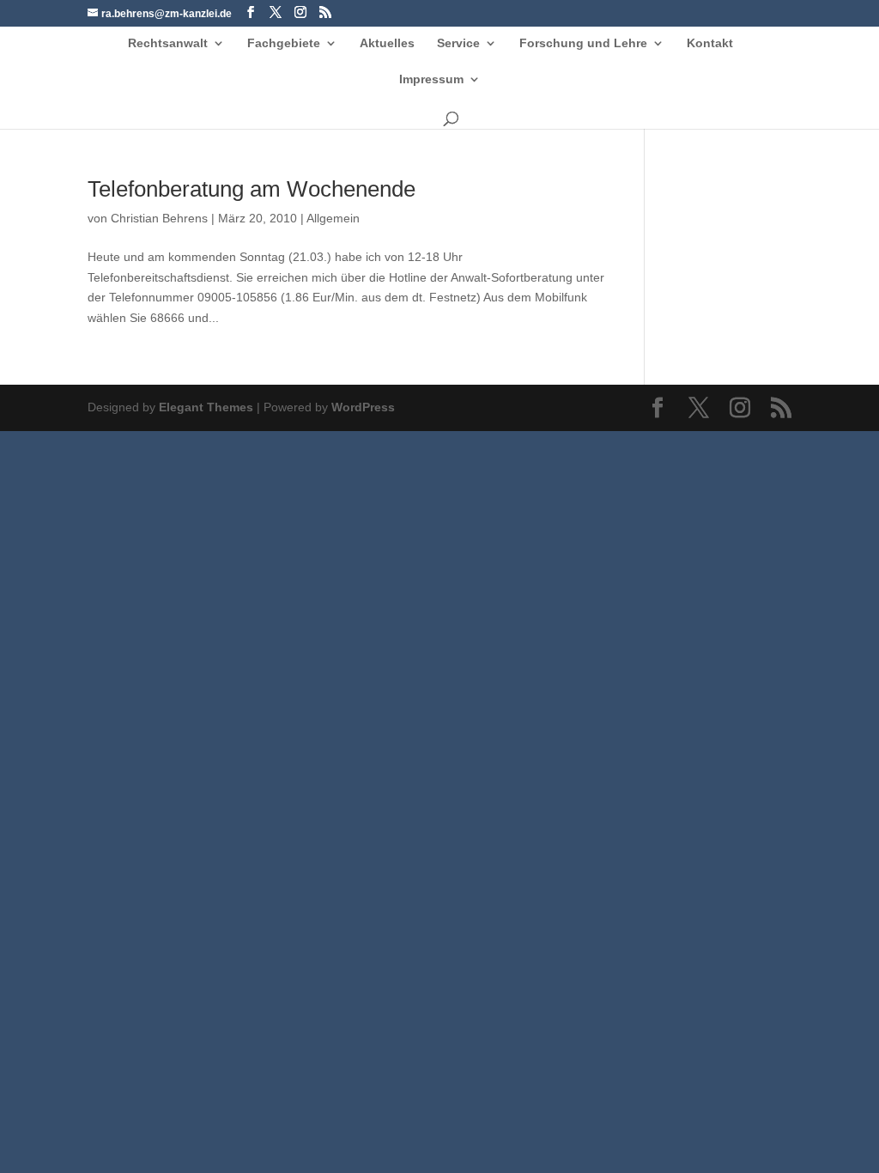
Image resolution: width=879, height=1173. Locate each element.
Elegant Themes (206, 407)
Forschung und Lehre (583, 43)
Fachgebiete (283, 43)
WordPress (363, 407)
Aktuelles (387, 43)
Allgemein (333, 218)
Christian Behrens (159, 218)
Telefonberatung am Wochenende (251, 189)
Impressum (431, 79)
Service (458, 43)
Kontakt (710, 43)
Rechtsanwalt (168, 43)
